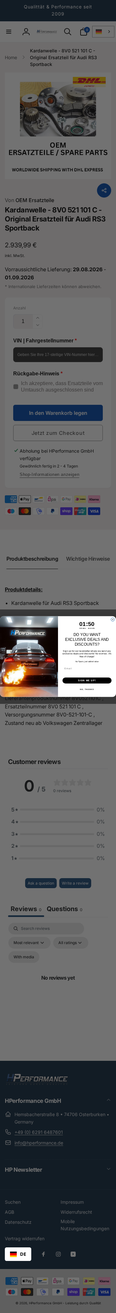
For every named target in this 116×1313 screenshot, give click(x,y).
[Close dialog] (112, 619)
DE (23, 1254)
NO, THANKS (87, 689)
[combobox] (18, 1254)
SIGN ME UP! (87, 680)
